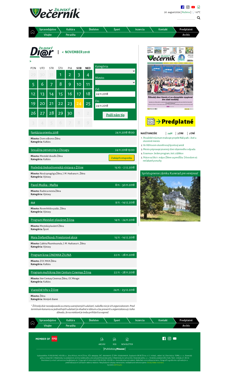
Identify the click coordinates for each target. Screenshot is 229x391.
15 (61, 93)
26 (33, 113)
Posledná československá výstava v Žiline (57, 167)
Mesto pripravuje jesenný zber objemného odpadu (169, 149)
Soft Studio (118, 365)
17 (79, 93)
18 (88, 93)
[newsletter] (198, 7)
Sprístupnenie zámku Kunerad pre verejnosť (170, 173)
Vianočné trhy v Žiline (44, 290)
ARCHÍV (102, 344)
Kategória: (101, 66)
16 (70, 93)
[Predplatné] (170, 118)
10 (79, 84)
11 (88, 84)
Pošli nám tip (115, 115)
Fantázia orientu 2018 (44, 132)
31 (51, 74)
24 (78, 103)
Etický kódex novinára (155, 363)
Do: (97, 101)
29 (33, 74)
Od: (97, 89)
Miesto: (99, 78)
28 (51, 113)
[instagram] (188, 7)
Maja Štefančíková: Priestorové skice (54, 237)
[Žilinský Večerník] (55, 13)
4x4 (33, 202)
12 (33, 93)
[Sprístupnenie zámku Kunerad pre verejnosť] (170, 198)
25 (88, 103)
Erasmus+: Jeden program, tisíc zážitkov (163, 153)
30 (42, 74)
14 (51, 93)
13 (42, 93)
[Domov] (32, 32)
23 (69, 103)
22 (60, 103)
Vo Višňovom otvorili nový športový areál (163, 145)
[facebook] (182, 7)
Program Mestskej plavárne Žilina (52, 220)
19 (33, 103)
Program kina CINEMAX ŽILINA (51, 255)
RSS (114, 344)
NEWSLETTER (127, 344)
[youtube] (193, 7)
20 (42, 103)
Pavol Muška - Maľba (44, 185)
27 (42, 113)
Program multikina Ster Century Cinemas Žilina (61, 272)
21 (51, 103)
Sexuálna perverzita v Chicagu (50, 150)
